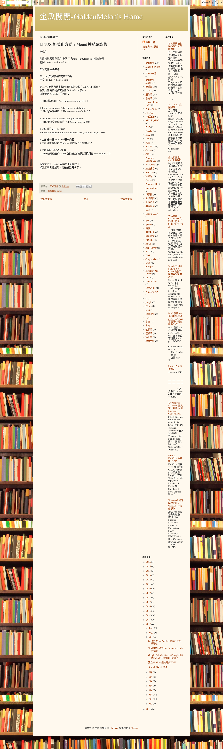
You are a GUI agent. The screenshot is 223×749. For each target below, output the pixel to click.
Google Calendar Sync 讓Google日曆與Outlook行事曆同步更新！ (165, 656)
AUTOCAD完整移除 (175, 106)
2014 (148, 615)
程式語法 (150, 116)
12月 (151, 627)
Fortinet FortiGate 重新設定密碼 (175, 458)
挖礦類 (148, 329)
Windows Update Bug (150, 159)
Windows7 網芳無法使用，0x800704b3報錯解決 (175, 504)
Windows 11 (151, 183)
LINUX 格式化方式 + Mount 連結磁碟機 (164, 642)
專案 (147, 325)
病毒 (147, 228)
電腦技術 (150, 62)
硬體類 (148, 86)
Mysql (148, 90)
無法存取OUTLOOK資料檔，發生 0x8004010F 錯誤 (175, 221)
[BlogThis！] (80, 186)
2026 (148, 561)
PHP (147, 126)
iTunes (148, 306)
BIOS (148, 251)
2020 (148, 588)
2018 (148, 597)
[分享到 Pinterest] (90, 186)
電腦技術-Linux (55, 190)
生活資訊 (150, 202)
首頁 (86, 199)
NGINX (149, 112)
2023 (148, 575)
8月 (151, 672)
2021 (148, 584)
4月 (151, 690)
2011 (148, 709)
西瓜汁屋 (150, 42)
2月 (151, 698)
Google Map (151, 259)
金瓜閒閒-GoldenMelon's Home (91, 16)
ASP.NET (150, 146)
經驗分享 (150, 168)
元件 (147, 317)
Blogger (134, 727)
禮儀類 (148, 333)
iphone (148, 224)
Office (148, 154)
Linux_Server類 (152, 66)
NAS (147, 210)
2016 (148, 606)
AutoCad (149, 172)
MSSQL (149, 176)
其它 (147, 142)
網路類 (148, 94)
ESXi (148, 134)
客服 (147, 321)
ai (146, 298)
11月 (151, 632)
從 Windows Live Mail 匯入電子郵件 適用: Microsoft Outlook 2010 (175, 408)
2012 (148, 624)
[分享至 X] (83, 186)
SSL (147, 138)
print (147, 310)
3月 (151, 694)
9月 (151, 636)
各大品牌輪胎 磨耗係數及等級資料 (175, 46)
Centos (148, 150)
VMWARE (150, 287)
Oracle (148, 180)
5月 (151, 685)
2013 (148, 619)
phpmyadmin (151, 187)
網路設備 (150, 232)
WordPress (150, 164)
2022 (148, 579)
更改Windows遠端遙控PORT (162, 662)
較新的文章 (46, 199)
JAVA (147, 263)
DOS (147, 255)
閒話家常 (150, 235)
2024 (148, 570)
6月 (151, 681)
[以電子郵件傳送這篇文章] (77, 186)
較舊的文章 (126, 199)
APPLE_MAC (152, 120)
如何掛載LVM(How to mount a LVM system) (165, 649)
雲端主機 (150, 340)
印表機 (148, 194)
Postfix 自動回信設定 (175, 368)
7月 (151, 676)
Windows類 (150, 73)
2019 (148, 592)
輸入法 (148, 337)
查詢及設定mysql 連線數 (174, 159)
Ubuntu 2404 (151, 281)
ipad (147, 220)
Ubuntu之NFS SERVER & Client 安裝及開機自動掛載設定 (175, 271)
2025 (148, 566)
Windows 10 (151, 108)
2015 (148, 610)
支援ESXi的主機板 (157, 666)
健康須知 (150, 313)
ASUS (148, 243)
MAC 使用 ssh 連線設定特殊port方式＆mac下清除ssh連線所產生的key (175, 319)
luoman (114, 727)
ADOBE (149, 239)
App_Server (151, 247)
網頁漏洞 (150, 206)
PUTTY (149, 267)
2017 (148, 601)
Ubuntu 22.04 (151, 213)
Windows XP (151, 291)
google (148, 302)
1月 (151, 703)
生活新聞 (150, 198)
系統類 (148, 98)
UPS (147, 277)
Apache (148, 130)
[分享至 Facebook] (86, 186)
